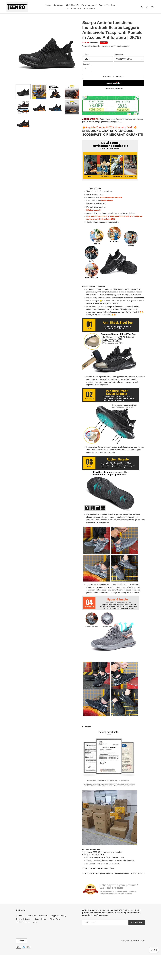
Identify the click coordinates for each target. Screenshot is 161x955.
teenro (128, 941)
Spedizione (97, 46)
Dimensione (118, 54)
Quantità (86, 64)
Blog (35, 922)
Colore (85, 54)
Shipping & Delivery (58, 916)
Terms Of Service (23, 922)
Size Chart (43, 916)
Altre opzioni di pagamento (113, 89)
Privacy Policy (55, 919)
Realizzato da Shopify (138, 941)
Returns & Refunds (23, 919)
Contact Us (31, 916)
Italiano (21, 941)
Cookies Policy (40, 919)
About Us (19, 916)
